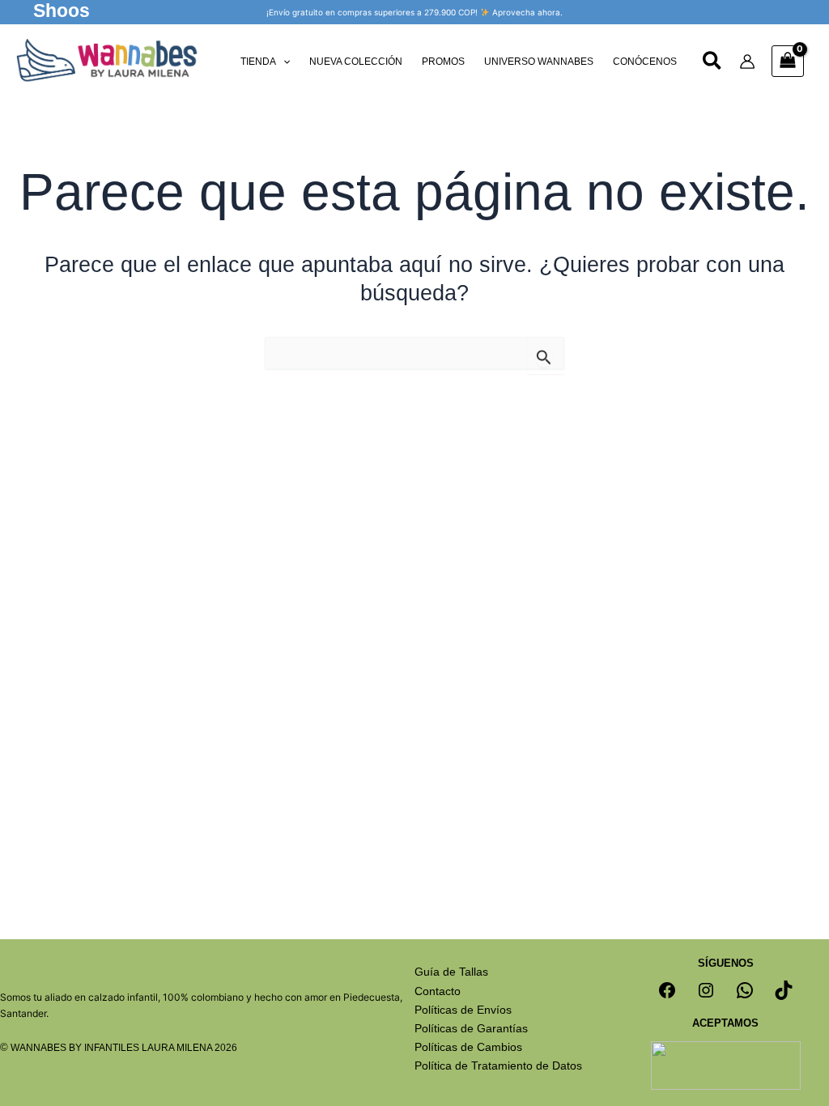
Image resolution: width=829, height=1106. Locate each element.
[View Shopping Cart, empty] (788, 61)
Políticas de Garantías (471, 1028)
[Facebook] (667, 990)
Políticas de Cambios (468, 1046)
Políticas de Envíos (463, 1009)
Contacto (437, 991)
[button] (61, 12)
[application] (283, 61)
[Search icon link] (713, 63)
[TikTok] (783, 990)
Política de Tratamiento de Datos (498, 1065)
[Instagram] (706, 990)
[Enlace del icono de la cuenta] (747, 61)
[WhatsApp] (745, 990)
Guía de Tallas (451, 971)
